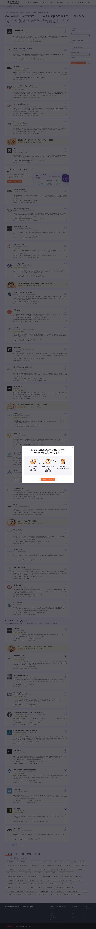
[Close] (72, 447)
